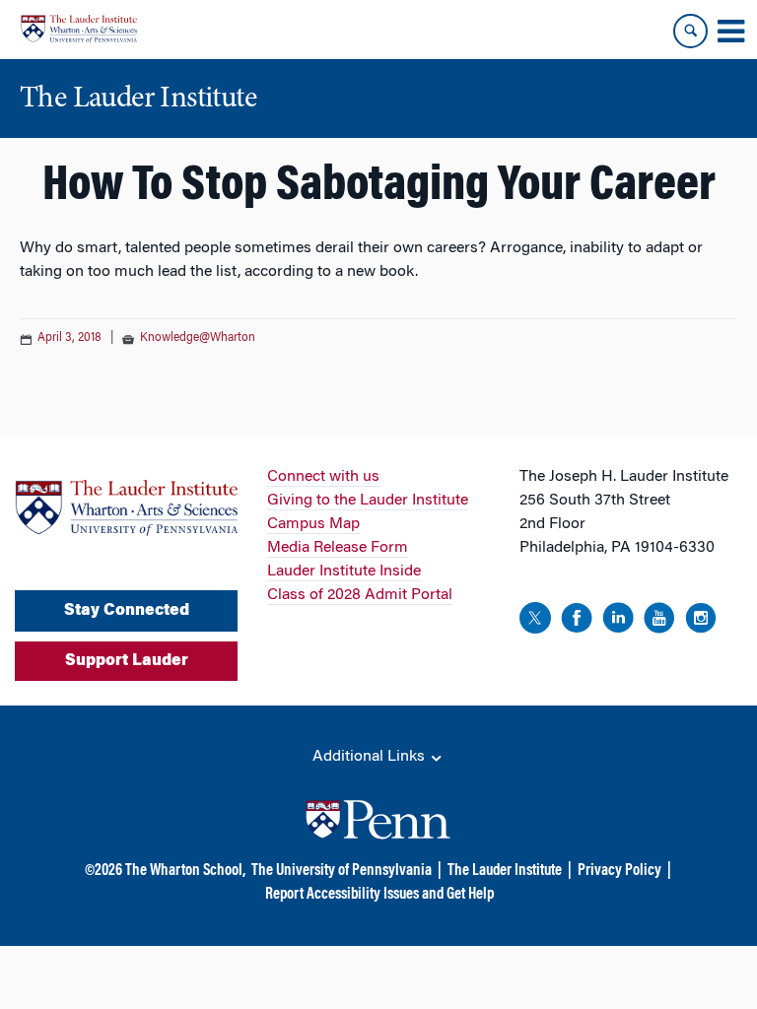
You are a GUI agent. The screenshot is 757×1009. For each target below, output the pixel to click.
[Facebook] (576, 621)
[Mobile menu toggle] (730, 31)
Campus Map (313, 524)
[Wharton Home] (79, 29)
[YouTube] (659, 621)
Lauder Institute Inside (344, 571)
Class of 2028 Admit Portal (359, 595)
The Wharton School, (185, 871)
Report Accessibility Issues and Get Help (379, 895)
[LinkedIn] (618, 621)
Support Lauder (126, 661)
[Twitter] (535, 621)
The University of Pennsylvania (341, 871)
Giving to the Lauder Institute (367, 500)
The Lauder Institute (504, 871)
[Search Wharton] (690, 31)
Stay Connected (126, 611)
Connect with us (323, 477)
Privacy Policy (619, 871)
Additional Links (370, 757)
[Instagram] (701, 621)
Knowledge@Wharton (197, 338)
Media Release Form (337, 548)
